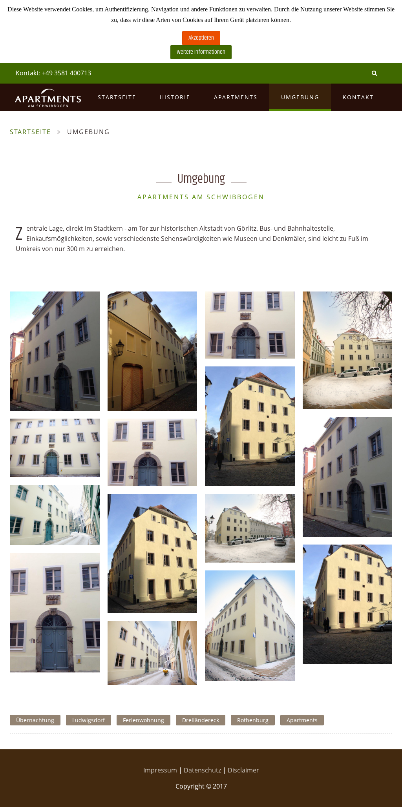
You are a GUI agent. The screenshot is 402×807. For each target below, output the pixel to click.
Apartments (236, 97)
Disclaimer (243, 770)
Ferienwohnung (143, 720)
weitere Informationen (201, 52)
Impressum (161, 770)
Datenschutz (203, 770)
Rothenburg (253, 720)
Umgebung (300, 97)
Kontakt (358, 97)
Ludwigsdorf (88, 720)
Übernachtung (35, 720)
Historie (175, 97)
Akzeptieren (201, 38)
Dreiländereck (200, 720)
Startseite (117, 97)
